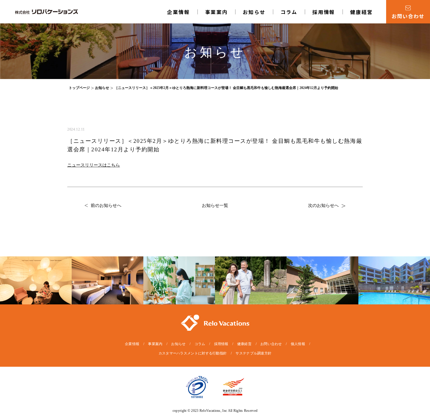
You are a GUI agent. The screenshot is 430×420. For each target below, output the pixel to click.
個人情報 (298, 344)
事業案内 (155, 344)
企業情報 (178, 12)
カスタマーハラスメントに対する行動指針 (193, 353)
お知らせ (254, 12)
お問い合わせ (271, 344)
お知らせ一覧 (215, 205)
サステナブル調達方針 (253, 353)
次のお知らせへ (323, 205)
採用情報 (323, 12)
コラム (289, 12)
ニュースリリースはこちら (93, 165)
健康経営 (361, 12)
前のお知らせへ (106, 205)
